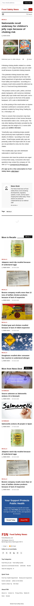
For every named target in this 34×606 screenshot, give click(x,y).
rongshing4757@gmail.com (19, 164)
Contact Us (11, 593)
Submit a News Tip (7, 584)
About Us (4, 593)
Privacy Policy (19, 593)
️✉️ (4, 546)
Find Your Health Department (10, 578)
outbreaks (5, 390)
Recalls (4, 19)
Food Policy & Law (6, 562)
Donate (8, 596)
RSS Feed (15, 584)
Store (3, 596)
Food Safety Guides (18, 562)
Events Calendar (6, 581)
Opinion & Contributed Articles (10, 565)
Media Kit (26, 593)
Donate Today (11, 520)
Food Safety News (19, 604)
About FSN (24, 520)
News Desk (6, 35)
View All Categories (7, 568)
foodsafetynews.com (7, 538)
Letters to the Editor (17, 581)
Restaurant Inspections (25, 578)
